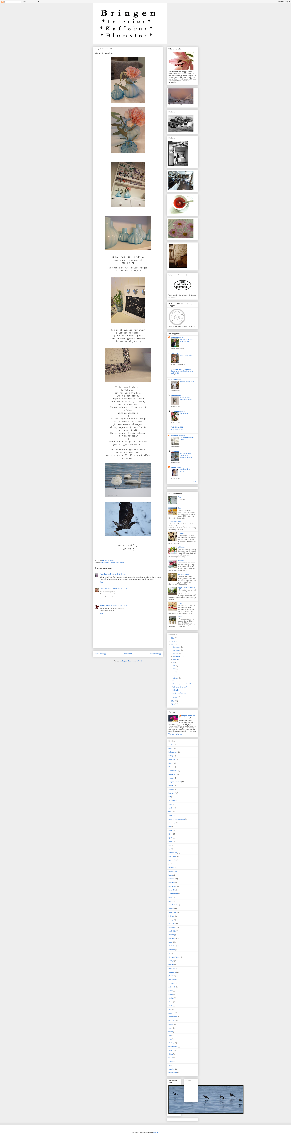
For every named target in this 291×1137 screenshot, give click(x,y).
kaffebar (171, 879)
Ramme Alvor (105, 605)
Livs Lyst (174, 353)
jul (169, 864)
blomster (171, 767)
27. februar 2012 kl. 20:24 (118, 605)
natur (117, 563)
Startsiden (128, 654)
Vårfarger (181, 547)
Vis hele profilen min (175, 734)
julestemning (173, 871)
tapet (170, 1028)
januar (175, 697)
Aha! (179, 497)
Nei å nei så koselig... (180, 693)
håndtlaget (172, 856)
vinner (170, 1058)
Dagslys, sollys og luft (187, 381)
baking (170, 756)
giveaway (171, 823)
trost (170, 1039)
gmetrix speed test (177, 429)
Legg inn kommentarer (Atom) (132, 661)
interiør (106, 563)
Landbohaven (105, 589)
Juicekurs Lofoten (176, 522)
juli (174, 662)
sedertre (171, 1013)
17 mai (170, 744)
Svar (101, 582)
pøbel (170, 991)
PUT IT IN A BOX (177, 427)
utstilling (171, 1043)
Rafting (171, 998)
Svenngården (176, 395)
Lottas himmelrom (178, 411)
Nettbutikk (172, 946)
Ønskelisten (172, 1073)
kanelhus (171, 882)
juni (174, 666)
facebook (171, 800)
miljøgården (172, 927)
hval (169, 845)
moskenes (172, 938)
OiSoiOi (171, 964)
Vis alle (194, 481)
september (177, 656)
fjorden (170, 808)
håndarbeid (172, 853)
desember (177, 647)
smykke (171, 1024)
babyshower (172, 752)
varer (170, 1050)
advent (170, 748)
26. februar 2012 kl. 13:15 (118, 589)
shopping (171, 1020)
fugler (170, 815)
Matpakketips (184, 413)
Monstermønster (177, 337)
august (175, 659)
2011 (173, 701)
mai (174, 669)
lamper (170, 901)
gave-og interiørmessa (176, 819)
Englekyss (175, 451)
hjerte (170, 838)
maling (170, 920)
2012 (173, 644)
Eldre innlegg (155, 654)
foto (102, 563)
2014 (173, 638)
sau (169, 1009)
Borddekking (172, 771)
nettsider (171, 950)
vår (169, 1065)
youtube (171, 1069)
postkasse (172, 979)
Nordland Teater (174, 957)
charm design (176, 467)
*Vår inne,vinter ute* (179, 687)
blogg (170, 763)
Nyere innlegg (100, 654)
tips (169, 1035)
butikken (171, 793)
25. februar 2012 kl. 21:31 (117, 574)
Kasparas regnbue (178, 435)
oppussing (172, 972)
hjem (170, 834)
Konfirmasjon (173, 894)
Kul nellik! (175, 690)
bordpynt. (171, 774)
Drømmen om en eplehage (181, 369)
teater (170, 1032)
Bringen (171, 778)
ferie (170, 804)
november (177, 650)
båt (169, 797)
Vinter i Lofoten (177, 681)
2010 (173, 704)
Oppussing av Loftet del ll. (181, 684)
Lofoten (112, 563)
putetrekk (171, 987)
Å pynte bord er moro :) (186, 588)
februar (176, 678)
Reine (170, 1002)
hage (170, 830)
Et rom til (181, 533)
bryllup (170, 785)
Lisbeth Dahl (172, 905)
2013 (173, 641)
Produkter (172, 983)
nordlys (171, 961)
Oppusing (171, 968)
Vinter (122, 563)
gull (169, 826)
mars (175, 675)
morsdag (171, 935)
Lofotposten (172, 912)
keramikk (171, 890)
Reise (170, 1005)
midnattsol (172, 923)
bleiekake (171, 759)
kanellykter (172, 886)
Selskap (181, 560)
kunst (170, 897)
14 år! (180, 617)
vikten (170, 1054)
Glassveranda (176, 379)
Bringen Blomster (188, 715)
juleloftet (171, 867)
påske (170, 994)
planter (170, 976)
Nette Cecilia (104, 574)
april (174, 672)
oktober (176, 653)
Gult (179, 508)
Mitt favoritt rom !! (184, 574)
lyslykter (171, 916)
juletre (170, 875)
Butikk (170, 789)
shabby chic (172, 1017)
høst (170, 849)
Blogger (155, 1132)
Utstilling (181, 603)
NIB (169, 953)
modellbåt (172, 931)
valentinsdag (173, 1047)
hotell (170, 841)
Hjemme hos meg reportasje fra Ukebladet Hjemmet (186, 455)
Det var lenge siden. (186, 355)
